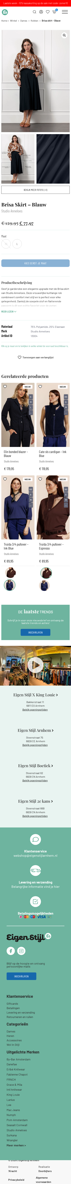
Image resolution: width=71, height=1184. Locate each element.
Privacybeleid (16, 1179)
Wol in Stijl (13, 1044)
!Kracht (12, 1170)
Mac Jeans (13, 1110)
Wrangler (12, 1140)
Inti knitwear (14, 1089)
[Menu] (65, 11)
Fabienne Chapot (17, 1074)
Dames (23, 20)
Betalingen (13, 1008)
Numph (11, 1115)
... (31, 412)
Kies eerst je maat (35, 263)
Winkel (13, 20)
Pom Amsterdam (17, 1120)
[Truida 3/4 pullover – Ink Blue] (10, 585)
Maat (3, 236)
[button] (64, 35)
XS (66, 396)
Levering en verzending (21, 1012)
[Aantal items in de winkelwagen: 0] (54, 12)
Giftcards (12, 1003)
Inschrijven (35, 632)
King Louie (13, 1094)
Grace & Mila (14, 1084)
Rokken (34, 20)
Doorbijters (45, 1170)
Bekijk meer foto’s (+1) (35, 189)
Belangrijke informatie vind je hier (35, 886)
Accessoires (14, 1040)
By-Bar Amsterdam (19, 1059)
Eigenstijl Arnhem (28, 1160)
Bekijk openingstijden (35, 709)
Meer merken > (16, 1145)
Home (4, 20)
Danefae (12, 1064)
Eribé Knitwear (16, 1069)
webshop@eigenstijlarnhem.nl (35, 855)
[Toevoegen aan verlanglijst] (5, 386)
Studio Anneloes (17, 1130)
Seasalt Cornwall (17, 1125)
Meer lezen (7, 311)
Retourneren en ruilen (20, 1017)
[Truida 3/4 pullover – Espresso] (10, 572)
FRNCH (11, 1079)
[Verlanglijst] (48, 12)
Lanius (11, 1099)
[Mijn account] (41, 12)
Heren (10, 1036)
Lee (9, 1105)
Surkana (12, 1135)
